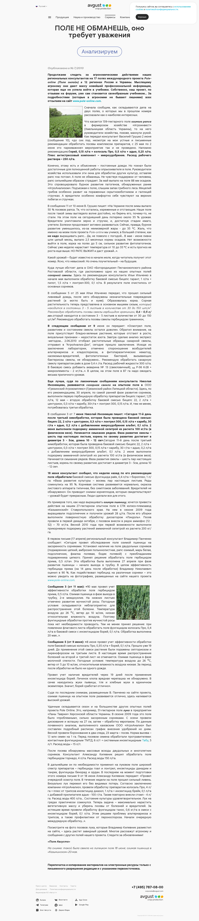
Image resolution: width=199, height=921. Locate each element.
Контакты (64, 886)
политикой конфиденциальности (161, 9)
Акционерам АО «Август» (46, 892)
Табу (145, 740)
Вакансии (53, 886)
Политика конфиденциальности (63, 889)
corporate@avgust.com (154, 891)
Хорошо (142, 17)
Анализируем (100, 51)
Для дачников (41, 889)
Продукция (62, 17)
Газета (73, 886)
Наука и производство (86, 17)
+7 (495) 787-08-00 (147, 887)
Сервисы (110, 17)
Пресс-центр (41, 886)
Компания (126, 17)
